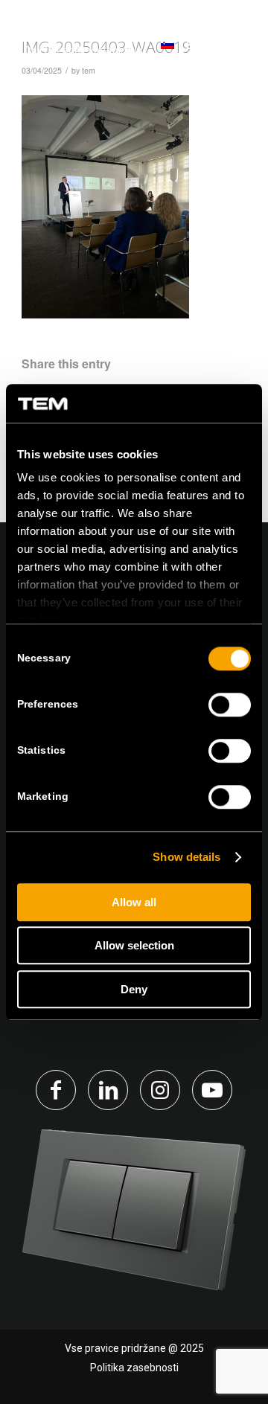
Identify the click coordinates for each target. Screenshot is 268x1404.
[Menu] (232, 44)
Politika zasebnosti (134, 1367)
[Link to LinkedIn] (108, 1090)
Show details (186, 857)
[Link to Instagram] (160, 1090)
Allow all (134, 902)
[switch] (229, 705)
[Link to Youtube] (212, 1090)
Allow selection (134, 946)
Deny (134, 989)
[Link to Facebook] (56, 1090)
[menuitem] (232, 44)
